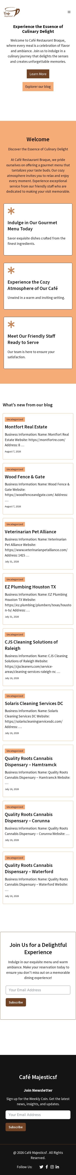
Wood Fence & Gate (25, 477)
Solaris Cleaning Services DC (34, 703)
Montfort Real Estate (26, 427)
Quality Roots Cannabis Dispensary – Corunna (29, 817)
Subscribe (16, 1002)
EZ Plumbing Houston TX (30, 587)
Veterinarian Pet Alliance (30, 531)
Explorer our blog (38, 86)
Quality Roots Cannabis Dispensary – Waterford (29, 868)
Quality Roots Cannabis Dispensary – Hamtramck (31, 761)
